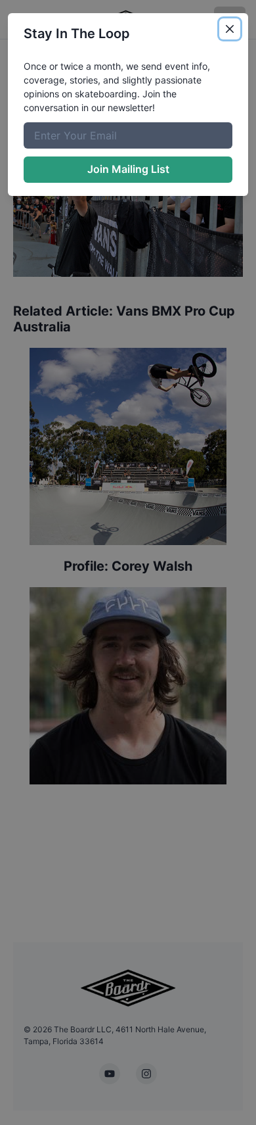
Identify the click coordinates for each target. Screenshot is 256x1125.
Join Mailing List (128, 169)
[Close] (229, 28)
